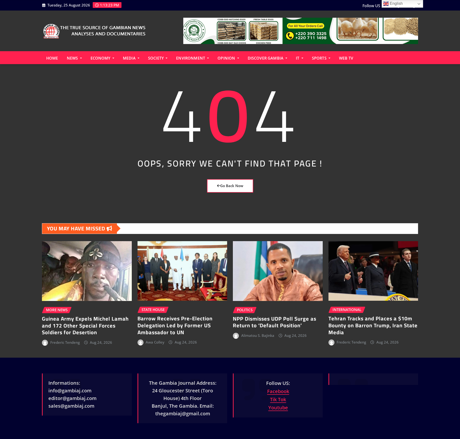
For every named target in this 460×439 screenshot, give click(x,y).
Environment (191, 58)
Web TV (346, 58)
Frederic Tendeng (65, 342)
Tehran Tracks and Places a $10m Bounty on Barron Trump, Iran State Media (373, 325)
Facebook (278, 391)
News (73, 58)
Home (52, 58)
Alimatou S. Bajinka (257, 335)
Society (156, 58)
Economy (101, 58)
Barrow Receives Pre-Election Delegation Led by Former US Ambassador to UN (175, 325)
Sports (320, 58)
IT (298, 58)
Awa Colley (155, 342)
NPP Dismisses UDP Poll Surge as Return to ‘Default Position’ (274, 322)
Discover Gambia (266, 58)
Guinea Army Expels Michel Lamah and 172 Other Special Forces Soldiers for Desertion (85, 325)
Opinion (227, 58)
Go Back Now (231, 185)
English (396, 3)
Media (130, 58)
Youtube (278, 407)
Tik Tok (278, 399)
